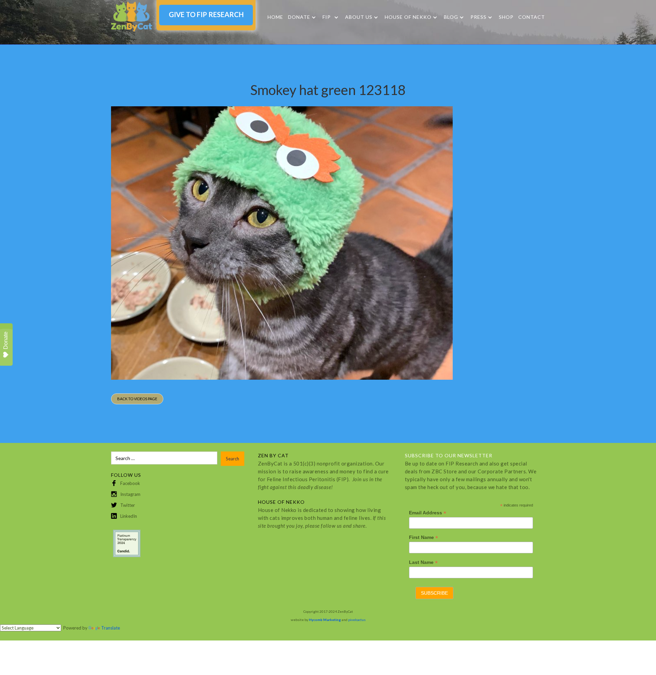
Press (478, 17)
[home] (131, 16)
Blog (451, 17)
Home (275, 17)
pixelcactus (357, 620)
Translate (110, 628)
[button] (302, 17)
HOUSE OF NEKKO (408, 17)
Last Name (423, 562)
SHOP (506, 17)
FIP (327, 17)
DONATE (299, 17)
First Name (423, 537)
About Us (358, 17)
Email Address (427, 513)
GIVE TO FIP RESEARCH (206, 14)
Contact (531, 17)
